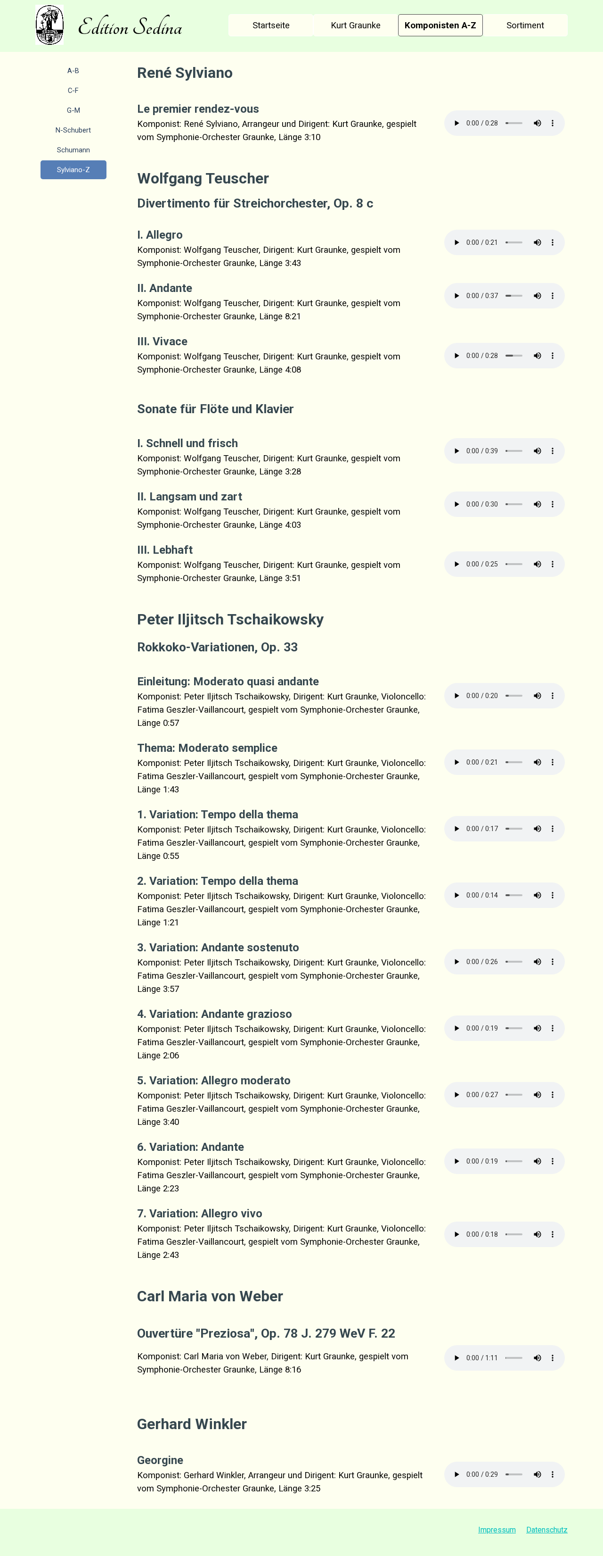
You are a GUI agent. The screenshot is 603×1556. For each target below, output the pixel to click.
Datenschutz (547, 1529)
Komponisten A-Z (440, 25)
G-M (73, 110)
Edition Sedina (129, 27)
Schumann (73, 150)
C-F (73, 90)
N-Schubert (73, 130)
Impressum (497, 1529)
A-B (73, 71)
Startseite (271, 25)
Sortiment (525, 25)
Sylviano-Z (73, 170)
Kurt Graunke (356, 25)
